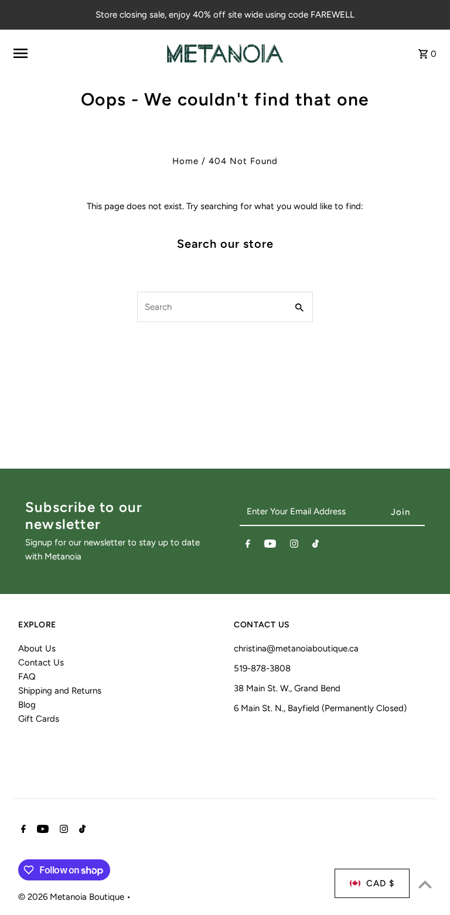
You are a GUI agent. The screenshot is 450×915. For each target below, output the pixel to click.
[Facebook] (248, 546)
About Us (37, 648)
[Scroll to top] (425, 884)
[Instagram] (294, 546)
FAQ (27, 676)
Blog (27, 704)
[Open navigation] (85, 53)
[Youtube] (270, 546)
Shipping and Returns (59, 690)
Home (185, 161)
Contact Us (41, 662)
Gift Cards (38, 718)
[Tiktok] (315, 546)
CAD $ (380, 883)
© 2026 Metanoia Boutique (72, 897)
